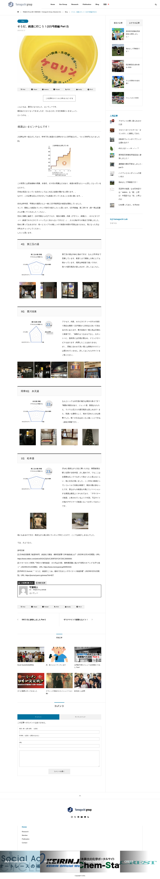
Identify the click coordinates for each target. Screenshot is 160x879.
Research (74, 4)
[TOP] (80, 795)
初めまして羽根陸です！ (128, 182)
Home (53, 4)
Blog (97, 4)
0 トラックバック (80, 717)
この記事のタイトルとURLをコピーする (59, 98)
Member (25, 835)
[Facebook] (78, 817)
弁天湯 (76, 401)
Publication (87, 4)
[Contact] (85, 817)
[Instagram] (72, 817)
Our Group (63, 4)
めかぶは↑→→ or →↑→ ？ (129, 148)
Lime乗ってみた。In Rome (129, 205)
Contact (24, 843)
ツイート (113, 223)
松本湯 (75, 473)
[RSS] (88, 817)
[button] (27, 291)
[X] (75, 817)
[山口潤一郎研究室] (20, 4)
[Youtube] (82, 817)
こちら (96, 267)
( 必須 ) (28, 728)
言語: (105, 4)
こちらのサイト (92, 351)
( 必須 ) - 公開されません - (29, 735)
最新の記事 (41, 583)
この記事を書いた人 (26, 583)
